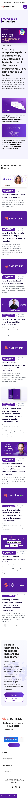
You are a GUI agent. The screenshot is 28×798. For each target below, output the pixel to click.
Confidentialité (7, 781)
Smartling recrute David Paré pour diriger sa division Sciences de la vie (13, 322)
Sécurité (14, 782)
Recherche (16, 2)
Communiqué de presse (8, 190)
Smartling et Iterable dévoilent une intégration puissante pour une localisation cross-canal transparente (12, 605)
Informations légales (18, 781)
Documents (7, 765)
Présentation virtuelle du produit (14, 699)
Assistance (6, 772)
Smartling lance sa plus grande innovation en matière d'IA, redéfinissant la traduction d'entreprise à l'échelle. (13, 119)
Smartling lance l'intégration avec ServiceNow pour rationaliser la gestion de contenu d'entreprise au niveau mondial (13, 515)
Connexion (8, 2)
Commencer (7, 752)
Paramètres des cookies (8, 796)
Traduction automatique (8, 552)
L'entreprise (7, 759)
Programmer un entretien (14, 694)
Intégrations (8, 506)
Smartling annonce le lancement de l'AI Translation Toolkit (13, 559)
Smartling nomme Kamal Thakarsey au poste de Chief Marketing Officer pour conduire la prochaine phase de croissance (13, 469)
